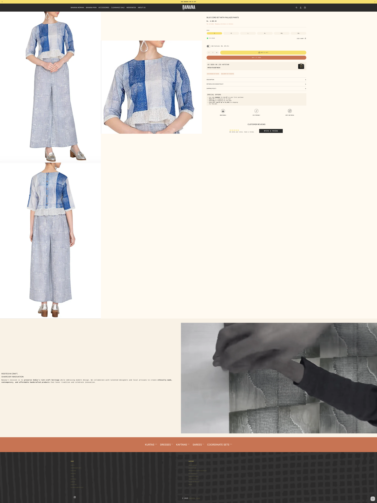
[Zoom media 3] (50, 241)
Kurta (72, 465)
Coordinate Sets (76, 468)
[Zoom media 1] (50, 87)
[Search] (296, 7)
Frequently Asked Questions (197, 470)
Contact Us (192, 468)
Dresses (73, 473)
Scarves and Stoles (77, 487)
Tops (72, 476)
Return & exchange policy (215, 84)
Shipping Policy (193, 476)
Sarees (73, 482)
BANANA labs (194, 498)
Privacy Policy (193, 479)
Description (210, 79)
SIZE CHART (300, 38)
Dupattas (73, 484)
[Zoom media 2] (151, 87)
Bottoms (73, 479)
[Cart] (305, 7)
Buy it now (256, 57)
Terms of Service (193, 482)
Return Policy (192, 473)
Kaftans (73, 470)
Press (190, 484)
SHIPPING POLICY (211, 88)
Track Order (192, 465)
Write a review (271, 131)
